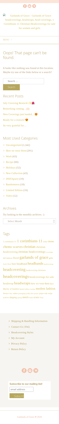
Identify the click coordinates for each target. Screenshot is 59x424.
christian (29, 247)
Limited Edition (14, 190)
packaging (22, 293)
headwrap (8, 283)
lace (52, 283)
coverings (49, 252)
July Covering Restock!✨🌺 (19, 103)
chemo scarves (13, 247)
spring (19, 297)
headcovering (14, 269)
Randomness (13, 184)
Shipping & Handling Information (29, 321)
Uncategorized (14, 145)
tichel (31, 297)
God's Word (7, 264)
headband (22, 263)
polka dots (29, 293)
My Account (17, 338)
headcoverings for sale (41, 277)
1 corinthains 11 (9, 242)
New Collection (14, 173)
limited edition (25, 289)
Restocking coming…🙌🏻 (16, 108)
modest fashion (45, 288)
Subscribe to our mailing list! (26, 384)
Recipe (9, 162)
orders (15, 293)
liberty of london (11, 289)
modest (32, 289)
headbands (35, 263)
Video (9, 195)
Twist (41, 297)
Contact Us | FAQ (20, 326)
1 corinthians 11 (29, 241)
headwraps (22, 283)
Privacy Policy (19, 343)
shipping (13, 297)
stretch (25, 297)
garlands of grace (34, 257)
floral (16, 257)
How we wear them (16, 150)
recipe (50, 293)
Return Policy (18, 349)
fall (4, 258)
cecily (45, 242)
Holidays (11, 167)
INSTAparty (12, 178)
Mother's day (7, 293)
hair (14, 263)
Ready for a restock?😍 (15, 119)
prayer (36, 293)
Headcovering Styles (22, 332)
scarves (6, 297)
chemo (51, 241)
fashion (9, 258)
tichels (36, 297)
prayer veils (43, 293)
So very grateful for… (15, 125)
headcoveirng (48, 264)
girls (51, 258)
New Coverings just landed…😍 (20, 114)
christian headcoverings (31, 251)
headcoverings (16, 276)
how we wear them (40, 283)
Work (9, 156)
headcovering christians (36, 270)
